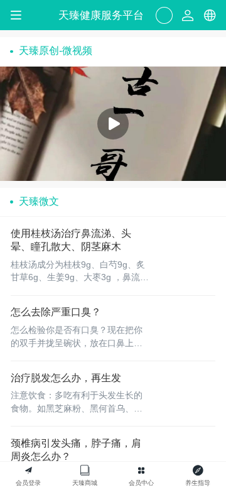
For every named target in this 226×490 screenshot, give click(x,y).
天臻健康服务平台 (101, 15)
